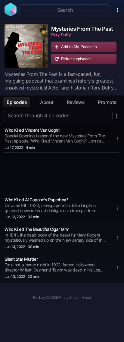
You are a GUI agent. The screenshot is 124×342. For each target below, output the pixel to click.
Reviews (76, 102)
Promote (107, 102)
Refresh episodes (76, 59)
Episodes (17, 102)
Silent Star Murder (21, 259)
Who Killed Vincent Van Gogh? (32, 130)
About (47, 102)
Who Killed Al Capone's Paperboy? (36, 199)
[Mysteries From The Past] (26, 46)
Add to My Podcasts (79, 47)
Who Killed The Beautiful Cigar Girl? (36, 229)
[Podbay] (11, 14)
